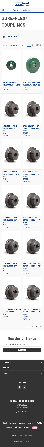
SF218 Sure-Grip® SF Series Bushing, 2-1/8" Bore (10, 266)
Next (38, 45)
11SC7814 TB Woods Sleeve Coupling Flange (11, 84)
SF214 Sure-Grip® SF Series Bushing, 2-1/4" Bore (31, 220)
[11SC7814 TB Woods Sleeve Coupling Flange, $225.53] (11, 65)
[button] (22, 37)
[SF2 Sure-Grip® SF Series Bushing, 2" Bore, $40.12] (11, 292)
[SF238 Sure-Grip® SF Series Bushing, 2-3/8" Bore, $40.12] (11, 200)
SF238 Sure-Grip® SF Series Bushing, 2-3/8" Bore (10, 220)
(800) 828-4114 (23, 412)
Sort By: (5, 45)
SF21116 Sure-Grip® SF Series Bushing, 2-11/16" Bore (11, 174)
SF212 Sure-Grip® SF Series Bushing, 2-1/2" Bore (31, 174)
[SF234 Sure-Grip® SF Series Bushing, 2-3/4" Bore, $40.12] (33, 108)
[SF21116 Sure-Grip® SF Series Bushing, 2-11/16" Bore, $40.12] (11, 154)
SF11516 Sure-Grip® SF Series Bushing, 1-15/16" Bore (32, 311)
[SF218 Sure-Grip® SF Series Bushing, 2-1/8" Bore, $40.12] (11, 246)
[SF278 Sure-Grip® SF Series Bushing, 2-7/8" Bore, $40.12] (11, 108)
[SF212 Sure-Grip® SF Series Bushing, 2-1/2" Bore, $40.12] (33, 154)
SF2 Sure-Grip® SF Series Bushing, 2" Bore (11, 310)
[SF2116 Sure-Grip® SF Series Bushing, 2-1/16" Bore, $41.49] (33, 246)
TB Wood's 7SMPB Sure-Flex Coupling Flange (32, 84)
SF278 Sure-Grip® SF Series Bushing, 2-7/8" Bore (10, 128)
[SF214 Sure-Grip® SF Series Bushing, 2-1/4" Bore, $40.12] (33, 200)
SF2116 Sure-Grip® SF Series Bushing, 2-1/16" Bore (31, 266)
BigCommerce (25, 441)
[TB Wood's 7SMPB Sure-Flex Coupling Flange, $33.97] (33, 65)
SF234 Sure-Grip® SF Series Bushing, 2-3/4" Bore (31, 128)
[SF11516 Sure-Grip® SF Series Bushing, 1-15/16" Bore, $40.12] (33, 292)
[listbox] (16, 45)
